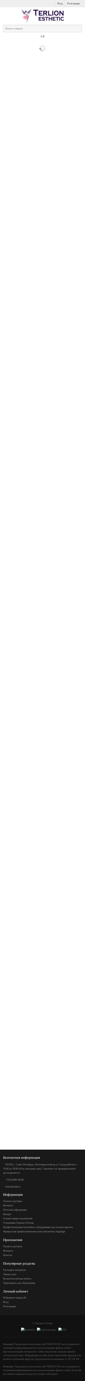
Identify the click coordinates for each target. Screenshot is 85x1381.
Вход (60, 3)
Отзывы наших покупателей (17, 1218)
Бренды (7, 1214)
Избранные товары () (14, 1297)
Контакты (8, 1205)
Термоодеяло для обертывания (19, 1283)
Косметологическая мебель (17, 1278)
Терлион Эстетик (44, 1323)
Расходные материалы (14, 1270)
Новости (7, 1255)
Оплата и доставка (12, 1201)
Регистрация (73, 3)
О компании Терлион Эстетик (18, 1222)
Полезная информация (15, 1209)
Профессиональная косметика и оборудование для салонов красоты (38, 1227)
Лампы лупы (9, 1274)
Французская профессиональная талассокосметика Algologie (34, 1231)
